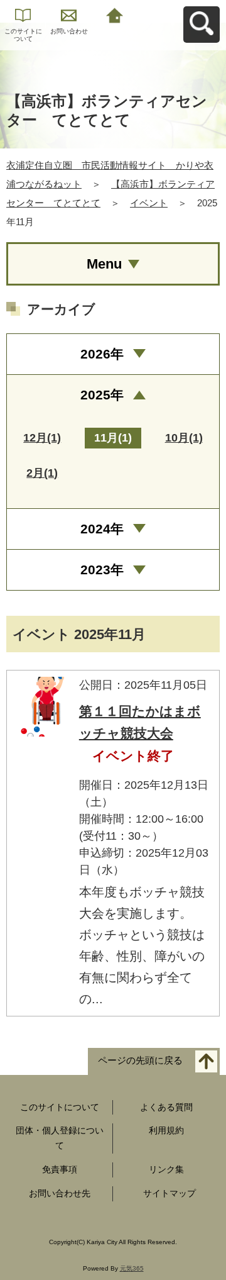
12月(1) (42, 437)
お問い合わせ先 (59, 1193)
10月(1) (184, 437)
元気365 (132, 1268)
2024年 (102, 528)
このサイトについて (23, 35)
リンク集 (166, 1169)
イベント (149, 203)
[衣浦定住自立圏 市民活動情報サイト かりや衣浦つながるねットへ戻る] (114, 14)
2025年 (102, 394)
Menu (104, 264)
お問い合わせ (69, 31)
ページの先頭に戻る (140, 1060)
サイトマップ (169, 1193)
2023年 (102, 569)
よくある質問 (166, 1107)
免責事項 (59, 1169)
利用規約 (166, 1130)
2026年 (102, 354)
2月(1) (42, 473)
